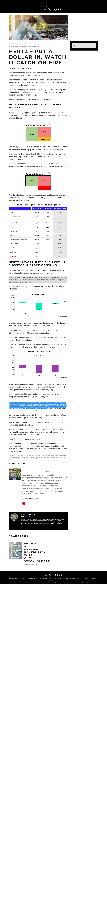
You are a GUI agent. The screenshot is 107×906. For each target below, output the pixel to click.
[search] (93, 45)
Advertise (82, 578)
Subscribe (17, 2)
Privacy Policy (47, 578)
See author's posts (32, 499)
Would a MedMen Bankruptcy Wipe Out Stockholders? (37, 552)
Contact (54, 580)
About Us (13, 578)
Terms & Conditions (66, 578)
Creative (33, 578)
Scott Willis (14, 46)
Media (9, 2)
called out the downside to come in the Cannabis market (42, 429)
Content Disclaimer (36, 459)
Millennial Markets (14, 43)
